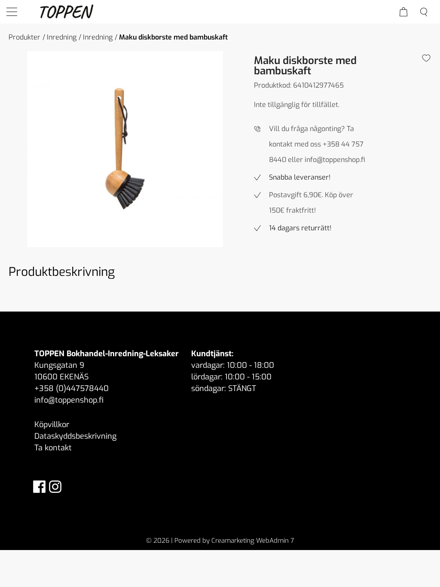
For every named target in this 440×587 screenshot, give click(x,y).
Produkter (24, 37)
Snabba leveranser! (299, 177)
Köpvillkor (51, 424)
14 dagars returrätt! (300, 227)
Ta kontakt (53, 448)
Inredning (61, 37)
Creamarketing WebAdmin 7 (252, 540)
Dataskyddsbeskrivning (75, 436)
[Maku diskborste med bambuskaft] (125, 149)
